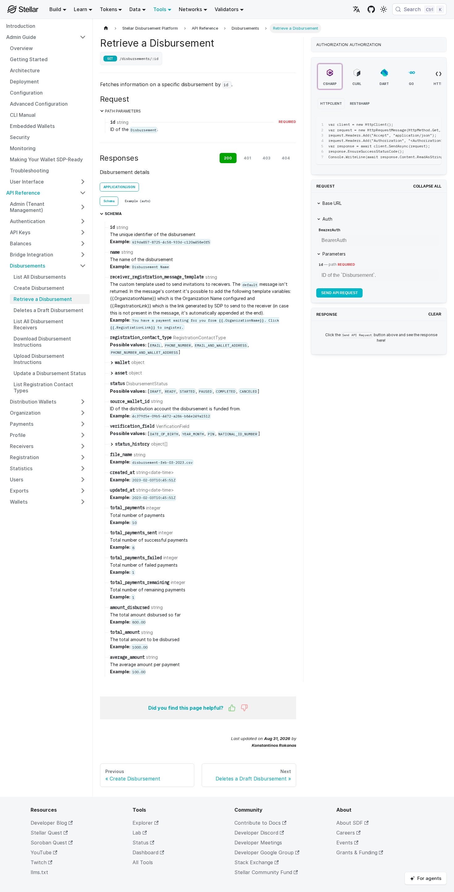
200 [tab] (228, 158)
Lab (136, 833)
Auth (327, 219)
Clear (434, 314)
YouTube (41, 852)
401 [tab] (247, 158)
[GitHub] (371, 9)
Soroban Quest (49, 842)
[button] (48, 491)
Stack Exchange (253, 862)
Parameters (334, 253)
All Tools (142, 862)
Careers (345, 833)
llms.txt (39, 872)
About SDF (349, 823)
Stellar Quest (46, 833)
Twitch (39, 862)
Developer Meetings (258, 842)
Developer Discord (256, 833)
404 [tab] (286, 158)
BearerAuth (329, 229)
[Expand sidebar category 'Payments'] (83, 424)
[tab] (109, 201)
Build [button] (55, 9)
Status (140, 842)
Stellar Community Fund (263, 872)
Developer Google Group (264, 852)
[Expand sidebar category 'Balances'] (83, 243)
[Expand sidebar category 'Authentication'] (83, 221)
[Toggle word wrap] (411, 124)
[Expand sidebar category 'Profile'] (83, 435)
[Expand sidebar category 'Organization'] (83, 413)
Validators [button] (226, 9)
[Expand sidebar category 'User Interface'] (83, 182)
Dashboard (145, 852)
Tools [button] (159, 9)
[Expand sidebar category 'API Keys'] (83, 232)
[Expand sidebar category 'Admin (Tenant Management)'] (83, 207)
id (321, 264)
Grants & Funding (356, 852)
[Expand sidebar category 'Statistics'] (83, 468)
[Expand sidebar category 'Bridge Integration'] (83, 255)
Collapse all (427, 186)
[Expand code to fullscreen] (434, 124)
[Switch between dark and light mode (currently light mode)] (384, 9)
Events (344, 842)
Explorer (142, 823)
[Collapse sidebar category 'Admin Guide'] (83, 37)
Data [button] (135, 9)
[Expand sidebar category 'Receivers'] (83, 446)
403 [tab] (266, 158)
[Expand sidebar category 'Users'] (83, 479)
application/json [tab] (119, 187)
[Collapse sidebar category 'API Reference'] (83, 193)
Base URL (332, 203)
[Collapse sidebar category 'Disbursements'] (83, 266)
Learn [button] (80, 9)
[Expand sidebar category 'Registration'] (83, 457)
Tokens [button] (108, 9)
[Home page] (106, 28)
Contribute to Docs (257, 823)
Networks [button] (190, 9)
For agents (429, 878)
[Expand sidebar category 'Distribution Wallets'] (83, 402)
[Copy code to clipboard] (423, 124)
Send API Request (339, 293)
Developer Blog (49, 823)
